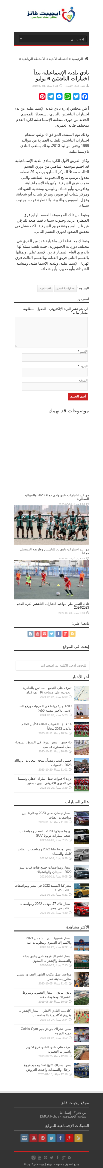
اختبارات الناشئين (65, 288)
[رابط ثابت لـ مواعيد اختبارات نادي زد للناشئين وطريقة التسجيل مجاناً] (51, 544)
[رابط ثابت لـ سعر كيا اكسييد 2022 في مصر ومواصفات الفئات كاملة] (81, 897)
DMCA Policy (49, 1116)
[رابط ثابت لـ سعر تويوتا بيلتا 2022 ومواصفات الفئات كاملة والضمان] (81, 861)
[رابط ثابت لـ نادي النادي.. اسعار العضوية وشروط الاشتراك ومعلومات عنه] (81, 1004)
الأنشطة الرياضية (33, 59)
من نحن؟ (80, 1113)
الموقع (83, 380)
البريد (84, 366)
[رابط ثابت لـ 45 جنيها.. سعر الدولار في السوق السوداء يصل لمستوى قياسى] (81, 754)
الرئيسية (78, 59)
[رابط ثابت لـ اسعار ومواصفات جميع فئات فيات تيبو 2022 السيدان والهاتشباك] (81, 879)
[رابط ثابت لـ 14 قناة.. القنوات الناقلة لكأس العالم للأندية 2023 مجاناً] (81, 736)
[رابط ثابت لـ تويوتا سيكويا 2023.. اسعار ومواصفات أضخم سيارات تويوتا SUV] (81, 843)
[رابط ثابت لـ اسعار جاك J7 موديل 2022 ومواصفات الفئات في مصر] (81, 915)
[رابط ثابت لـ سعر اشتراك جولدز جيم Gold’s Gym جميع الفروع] (81, 1040)
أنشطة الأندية (58, 59)
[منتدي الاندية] (52, 20)
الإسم (84, 351)
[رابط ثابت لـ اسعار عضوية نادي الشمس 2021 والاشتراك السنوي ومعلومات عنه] (81, 950)
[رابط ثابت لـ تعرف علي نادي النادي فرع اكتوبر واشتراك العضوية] (81, 1059)
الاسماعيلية (45, 288)
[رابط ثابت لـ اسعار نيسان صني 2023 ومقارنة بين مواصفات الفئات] (81, 825)
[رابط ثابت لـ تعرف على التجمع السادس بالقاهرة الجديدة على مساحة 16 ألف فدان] (81, 699)
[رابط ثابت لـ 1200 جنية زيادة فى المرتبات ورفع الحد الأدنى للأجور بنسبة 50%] (81, 718)
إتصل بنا (65, 1113)
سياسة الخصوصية (74, 1116)
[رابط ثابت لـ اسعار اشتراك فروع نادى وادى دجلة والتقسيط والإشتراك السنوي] (81, 968)
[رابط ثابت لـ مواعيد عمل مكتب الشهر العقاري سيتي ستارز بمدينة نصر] (81, 986)
